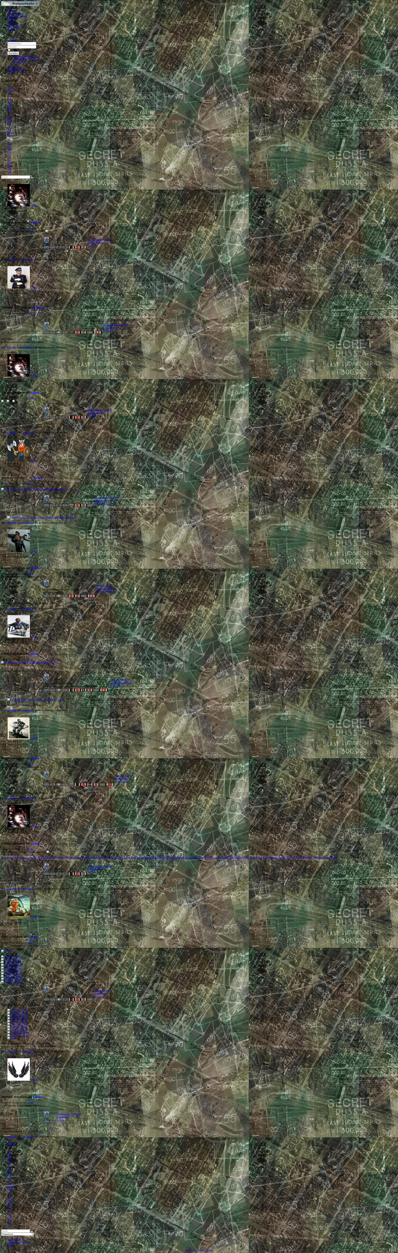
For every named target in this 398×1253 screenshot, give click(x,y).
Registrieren (19, 61)
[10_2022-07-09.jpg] (12, 979)
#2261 (30, 574)
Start (9, 88)
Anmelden (13, 53)
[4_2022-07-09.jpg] (11, 962)
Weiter (10, 132)
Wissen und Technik (17, 16)
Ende (10, 135)
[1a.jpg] (5, 951)
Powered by (191, 1250)
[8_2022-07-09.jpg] (11, 973)
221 (9, 99)
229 (9, 121)
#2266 (30, 1102)
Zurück (11, 90)
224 (9, 107)
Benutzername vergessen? (26, 59)
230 (9, 124)
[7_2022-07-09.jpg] (11, 970)
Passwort (41, 46)
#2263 (30, 764)
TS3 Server (13, 24)
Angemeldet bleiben (21, 50)
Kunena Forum (205, 1250)
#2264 (30, 849)
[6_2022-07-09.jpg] (11, 968)
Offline (33, 205)
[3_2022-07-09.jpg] (11, 959)
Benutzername (44, 43)
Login (10, 30)
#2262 (30, 659)
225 (9, 110)
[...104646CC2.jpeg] (29, 662)
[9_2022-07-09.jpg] (11, 976)
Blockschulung (14, 13)
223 (9, 104)
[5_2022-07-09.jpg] (11, 965)
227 (9, 116)
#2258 (31, 313)
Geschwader (13, 27)
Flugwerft (12, 18)
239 (9, 130)
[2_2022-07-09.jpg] (11, 956)
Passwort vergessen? (24, 56)
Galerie (35, 222)
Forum (10, 21)
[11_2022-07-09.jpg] (12, 982)
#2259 (31, 398)
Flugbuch (12, 10)
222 (9, 102)
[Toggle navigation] (2, 36)
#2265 (30, 942)
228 (9, 118)
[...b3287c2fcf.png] (35, 489)
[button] (12, 40)
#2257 (31, 228)
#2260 (30, 483)
